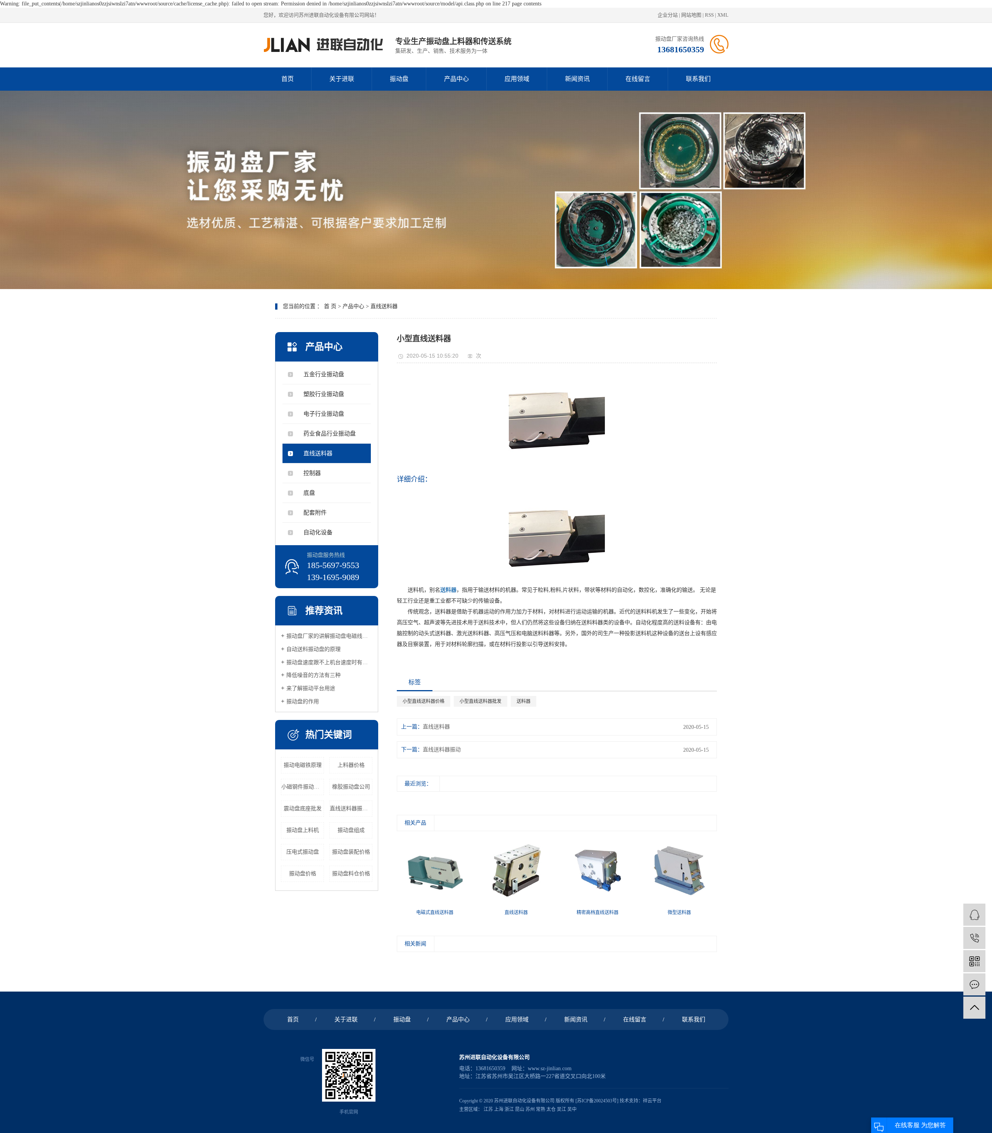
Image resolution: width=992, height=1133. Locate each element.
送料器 (523, 701)
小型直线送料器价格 (423, 701)
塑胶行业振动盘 (323, 394)
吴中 (572, 1109)
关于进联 (341, 79)
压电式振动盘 (302, 852)
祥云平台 (652, 1101)
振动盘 (399, 79)
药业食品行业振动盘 (329, 433)
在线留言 (637, 79)
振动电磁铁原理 (303, 765)
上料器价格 (351, 765)
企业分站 (668, 15)
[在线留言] (974, 984)
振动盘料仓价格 (351, 873)
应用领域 (517, 79)
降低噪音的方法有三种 (313, 675)
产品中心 (456, 79)
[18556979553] (974, 938)
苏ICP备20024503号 (597, 1101)
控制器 (312, 473)
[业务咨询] (974, 915)
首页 (287, 79)
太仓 (551, 1109)
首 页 (330, 306)
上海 (498, 1109)
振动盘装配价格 (351, 852)
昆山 (519, 1109)
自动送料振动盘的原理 (313, 649)
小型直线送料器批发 (480, 701)
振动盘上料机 (302, 830)
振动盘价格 (302, 873)
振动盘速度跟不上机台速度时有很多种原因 (329, 662)
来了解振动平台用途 (310, 688)
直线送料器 (384, 306)
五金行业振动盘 (323, 374)
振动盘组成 (351, 830)
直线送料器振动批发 (351, 808)
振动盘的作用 (302, 701)
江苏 (488, 1109)
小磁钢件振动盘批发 (302, 787)
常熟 (540, 1109)
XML (722, 15)
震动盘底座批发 (303, 808)
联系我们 (698, 79)
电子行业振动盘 (323, 414)
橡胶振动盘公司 (351, 787)
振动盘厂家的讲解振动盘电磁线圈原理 (329, 636)
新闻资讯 (577, 79)
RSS (709, 15)
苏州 (530, 1109)
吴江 (561, 1109)
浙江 (509, 1109)
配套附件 (315, 513)
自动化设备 (317, 532)
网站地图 (691, 15)
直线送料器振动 (442, 749)
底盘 (309, 493)
